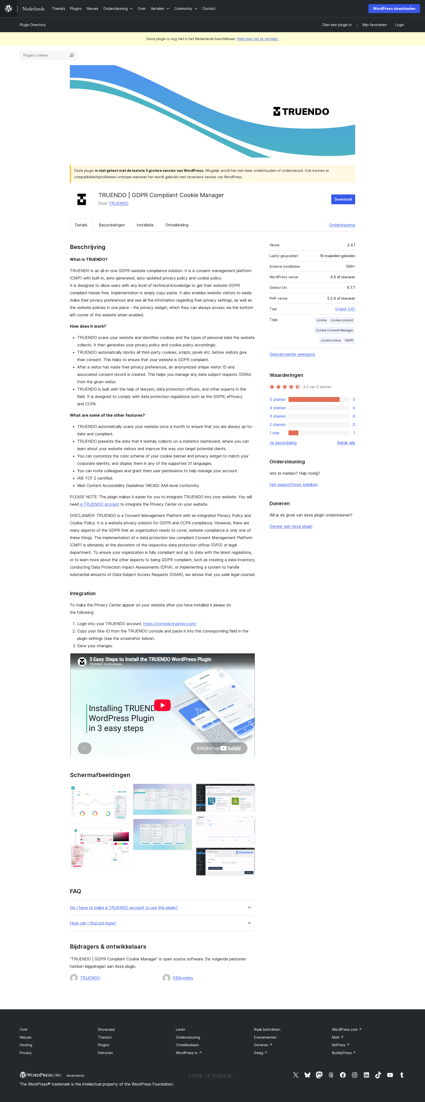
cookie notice (331, 340)
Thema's (105, 1037)
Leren (180, 1029)
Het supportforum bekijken (294, 484)
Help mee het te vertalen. (258, 39)
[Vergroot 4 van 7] (185, 825)
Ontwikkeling (176, 224)
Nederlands (75, 1075)
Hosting (26, 1045)
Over (24, 1029)
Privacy (26, 1053)
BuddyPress (344, 1053)
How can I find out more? (93, 923)
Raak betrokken (267, 1029)
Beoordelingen (112, 224)
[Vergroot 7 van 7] (248, 854)
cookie (322, 320)
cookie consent (342, 320)
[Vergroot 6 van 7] (248, 822)
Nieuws (25, 1037)
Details (81, 224)
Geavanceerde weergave (292, 354)
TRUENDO (118, 203)
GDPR (349, 340)
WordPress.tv (189, 1053)
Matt (338, 1037)
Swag (260, 1053)
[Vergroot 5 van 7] (248, 790)
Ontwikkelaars (187, 1045)
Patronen (105, 1053)
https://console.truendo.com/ (169, 623)
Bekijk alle (346, 442)
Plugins (103, 1045)
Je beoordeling (283, 442)
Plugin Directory (33, 25)
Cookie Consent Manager (334, 330)
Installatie (145, 224)
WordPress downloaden (394, 8)
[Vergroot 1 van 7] (122, 790)
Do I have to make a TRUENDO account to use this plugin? (124, 907)
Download (343, 199)
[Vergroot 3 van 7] (185, 790)
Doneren (263, 1045)
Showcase (106, 1029)
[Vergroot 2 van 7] (122, 833)
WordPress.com (347, 1029)
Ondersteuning (342, 224)
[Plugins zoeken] (72, 55)
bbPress (341, 1045)
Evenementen (265, 1037)
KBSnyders (183, 977)
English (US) (345, 309)
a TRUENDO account (99, 504)
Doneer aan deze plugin (291, 526)
